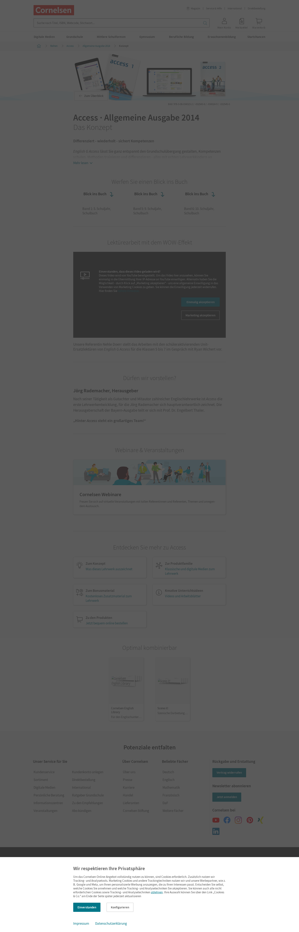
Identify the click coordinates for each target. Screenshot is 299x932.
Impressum (81, 923)
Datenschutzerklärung (111, 923)
